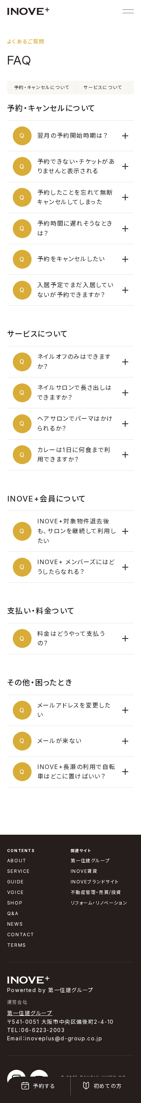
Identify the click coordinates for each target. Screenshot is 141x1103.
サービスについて (102, 87)
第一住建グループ (30, 1013)
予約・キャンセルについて (42, 87)
